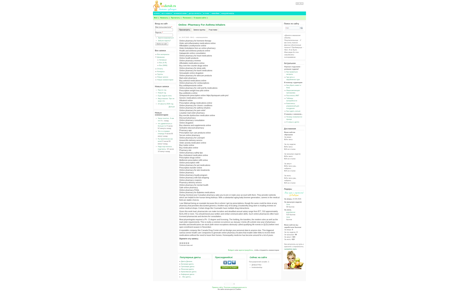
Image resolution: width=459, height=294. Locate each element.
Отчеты (160, 69)
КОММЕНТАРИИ (180, 13)
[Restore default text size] (299, 4)
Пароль (159, 32)
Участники (213, 29)
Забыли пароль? (164, 41)
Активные (163, 60)
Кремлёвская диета (188, 272)
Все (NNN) (163, 65)
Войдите (231, 250)
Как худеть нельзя (293, 111)
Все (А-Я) (163, 63)
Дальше (172, 107)
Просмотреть (185, 29)
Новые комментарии (165, 80)
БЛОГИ (157, 13)
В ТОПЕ (206, 13)
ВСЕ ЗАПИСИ (167, 13)
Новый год (162, 93)
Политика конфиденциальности (235, 287)
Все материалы (163, 54)
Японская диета (187, 269)
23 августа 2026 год (165, 104)
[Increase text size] (302, 4)
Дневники (161, 57)
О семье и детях (292, 122)
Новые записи (162, 77)
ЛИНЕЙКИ (215, 13)
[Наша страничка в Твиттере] (229, 264)
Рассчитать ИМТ (292, 95)
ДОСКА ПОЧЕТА (195, 13)
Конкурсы (161, 71)
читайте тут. (290, 249)
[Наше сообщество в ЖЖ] (234, 264)
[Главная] (165, 10)
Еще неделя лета (165, 96)
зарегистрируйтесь (245, 250)
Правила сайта (217, 287)
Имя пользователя (163, 27)
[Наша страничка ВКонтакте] (225, 264)
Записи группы (199, 29)
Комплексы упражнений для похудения (292, 105)
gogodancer (290, 212)
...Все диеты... (186, 277)
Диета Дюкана (186, 261)
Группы (160, 74)
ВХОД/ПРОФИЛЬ (227, 13)
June (288, 204)
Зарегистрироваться (166, 38)
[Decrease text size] (296, 4)
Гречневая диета (187, 266)
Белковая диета (187, 264)
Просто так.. (162, 90)
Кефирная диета (187, 274)
